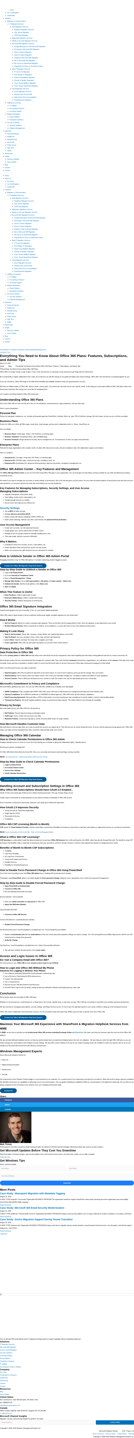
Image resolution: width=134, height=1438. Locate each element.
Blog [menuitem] (39, 350)
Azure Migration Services (22, 91)
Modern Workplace (13, 114)
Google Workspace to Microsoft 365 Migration (29, 46)
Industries (8, 131)
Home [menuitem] (2, 350)
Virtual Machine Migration (22, 100)
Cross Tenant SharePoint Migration (26, 86)
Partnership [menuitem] (29, 350)
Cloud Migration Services (20, 89)
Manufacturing (12, 139)
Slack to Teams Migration (22, 52)
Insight (7, 156)
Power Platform (14, 117)
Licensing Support (15, 111)
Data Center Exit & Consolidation (25, 97)
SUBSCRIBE (115, 1422)
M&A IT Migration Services (21, 69)
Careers (7, 167)
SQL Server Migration (21, 32)
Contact (7, 170)
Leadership (11, 15)
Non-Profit (10, 142)
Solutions (8, 18)
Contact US (8, 1091)
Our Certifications (13, 184)
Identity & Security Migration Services (24, 41)
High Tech (10, 148)
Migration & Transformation (16, 21)
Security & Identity (13, 122)
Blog (6, 165)
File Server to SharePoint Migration (26, 63)
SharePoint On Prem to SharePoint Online (28, 66)
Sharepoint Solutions (16, 120)
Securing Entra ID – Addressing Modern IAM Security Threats (26, 757)
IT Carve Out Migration (22, 72)
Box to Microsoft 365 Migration (24, 60)
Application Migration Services (22, 38)
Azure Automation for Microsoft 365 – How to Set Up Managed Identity (29, 832)
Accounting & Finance (16, 108)
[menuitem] (7, 349)
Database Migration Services (24, 29)
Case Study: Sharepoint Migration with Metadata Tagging (32, 1193)
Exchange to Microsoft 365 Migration (26, 49)
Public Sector (11, 145)
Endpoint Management (17, 128)
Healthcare (11, 136)
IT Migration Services (16, 24)
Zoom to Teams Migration (23, 55)
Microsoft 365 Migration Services (23, 44)
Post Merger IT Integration (23, 75)
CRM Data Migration (21, 35)
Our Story (10, 181)
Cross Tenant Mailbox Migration (25, 83)
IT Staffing (12, 105)
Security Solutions (15, 125)
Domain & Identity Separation (24, 80)
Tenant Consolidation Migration (24, 77)
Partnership (9, 153)
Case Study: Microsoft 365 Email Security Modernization (32, 1207)
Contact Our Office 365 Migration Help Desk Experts (23, 566)
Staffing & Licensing (14, 103)
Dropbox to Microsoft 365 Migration (26, 58)
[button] (67, 1100)
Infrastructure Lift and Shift (23, 94)
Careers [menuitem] (43, 350)
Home (7, 175)
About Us (8, 178)
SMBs (9, 151)
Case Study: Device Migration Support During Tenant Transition (36, 1219)
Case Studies (11, 162)
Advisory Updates (13, 159)
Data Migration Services (20, 27)
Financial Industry (13, 134)
